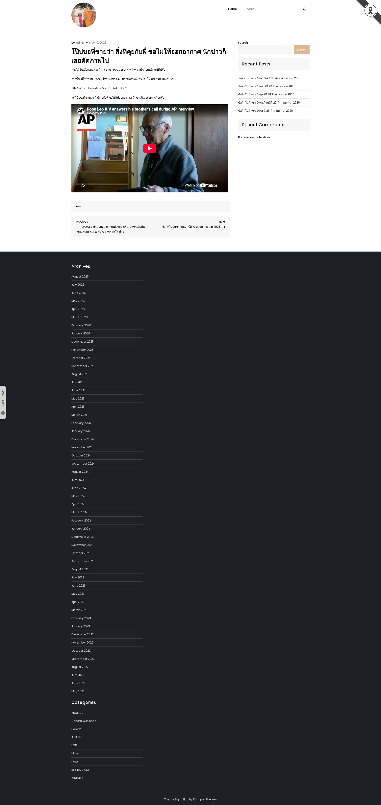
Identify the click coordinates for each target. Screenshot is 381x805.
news (78, 206)
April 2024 (78, 504)
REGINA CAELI (80, 770)
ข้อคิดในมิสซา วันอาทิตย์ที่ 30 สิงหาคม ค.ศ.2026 (268, 78)
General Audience (83, 721)
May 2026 (78, 301)
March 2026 (79, 317)
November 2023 (82, 545)
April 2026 (78, 309)
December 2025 (82, 342)
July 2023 (77, 577)
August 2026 (80, 277)
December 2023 (82, 537)
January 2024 (80, 529)
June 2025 (78, 390)
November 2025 (82, 350)
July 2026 (77, 285)
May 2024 (78, 496)
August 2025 (80, 374)
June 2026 (78, 293)
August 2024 (80, 472)
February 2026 (81, 325)
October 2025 (80, 358)
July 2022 (77, 675)
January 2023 (80, 626)
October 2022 (80, 651)
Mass (74, 753)
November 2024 (82, 447)
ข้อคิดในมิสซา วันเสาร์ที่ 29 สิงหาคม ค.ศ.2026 (266, 86)
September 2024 (83, 464)
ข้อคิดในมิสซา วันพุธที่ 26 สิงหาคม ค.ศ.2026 (265, 111)
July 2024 (78, 480)
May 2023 (78, 594)
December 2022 (82, 634)
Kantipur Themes (205, 799)
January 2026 (80, 333)
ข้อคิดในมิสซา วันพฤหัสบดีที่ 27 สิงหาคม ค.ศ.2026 (269, 103)
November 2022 (82, 643)
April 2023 (78, 602)
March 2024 (79, 512)
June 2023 (78, 586)
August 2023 (80, 569)
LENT (74, 745)
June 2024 (78, 488)
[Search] (304, 9)
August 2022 (80, 667)
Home (232, 9)
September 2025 (82, 366)
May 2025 (78, 399)
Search (243, 43)
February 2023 (81, 618)
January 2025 (80, 431)
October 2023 (80, 553)
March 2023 (79, 610)
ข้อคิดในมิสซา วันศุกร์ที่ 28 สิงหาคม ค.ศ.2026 (266, 94)
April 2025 (78, 407)
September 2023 (82, 561)
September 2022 (82, 659)
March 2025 (79, 415)
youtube (77, 778)
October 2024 (81, 455)
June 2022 (78, 683)
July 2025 (77, 382)
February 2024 (81, 521)
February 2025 (81, 423)
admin (80, 43)
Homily (76, 729)
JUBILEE (76, 737)
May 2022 (78, 691)
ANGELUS (77, 713)
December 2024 (82, 439)
